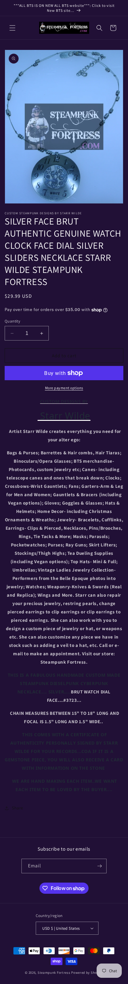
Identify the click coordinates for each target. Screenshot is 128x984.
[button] (12, 28)
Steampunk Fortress (54, 972)
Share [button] (17, 808)
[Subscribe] (99, 866)
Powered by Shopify (87, 972)
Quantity (12, 321)
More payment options (64, 387)
